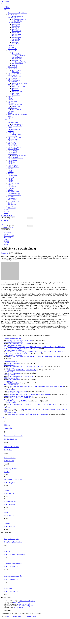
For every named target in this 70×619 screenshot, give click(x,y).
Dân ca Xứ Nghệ (17, 91)
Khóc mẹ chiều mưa (10, 501)
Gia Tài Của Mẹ (9, 399)
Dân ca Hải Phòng (17, 58)
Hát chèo (10, 163)
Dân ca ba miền (12, 49)
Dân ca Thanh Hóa (17, 63)
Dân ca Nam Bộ (12, 68)
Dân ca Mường (16, 39)
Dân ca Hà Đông (17, 57)
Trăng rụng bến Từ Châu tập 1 (13, 355)
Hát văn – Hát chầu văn (15, 104)
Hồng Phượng (8, 542)
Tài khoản (12, 216)
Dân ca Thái (15, 44)
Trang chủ (7, 6)
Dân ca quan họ (12, 75)
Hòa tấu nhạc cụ (12, 108)
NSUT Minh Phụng (26, 340)
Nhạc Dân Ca (5, 216)
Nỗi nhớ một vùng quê (23, 604)
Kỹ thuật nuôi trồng (30, 616)
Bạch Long (11, 414)
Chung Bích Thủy (13, 356)
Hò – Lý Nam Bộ (17, 70)
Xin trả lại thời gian (9, 389)
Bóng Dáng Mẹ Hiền (10, 469)
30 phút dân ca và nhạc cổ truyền (17, 13)
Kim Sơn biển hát (9, 588)
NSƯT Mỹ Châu (25, 343)
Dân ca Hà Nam (16, 54)
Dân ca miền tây (12, 67)
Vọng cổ (10, 118)
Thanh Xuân (8, 428)
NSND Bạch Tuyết (14, 340)
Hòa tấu (10, 190)
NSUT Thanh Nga (51, 386)
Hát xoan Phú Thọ (20, 62)
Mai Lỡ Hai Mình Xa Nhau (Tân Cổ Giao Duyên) (18, 396)
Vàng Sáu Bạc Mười (10, 402)
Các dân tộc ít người (14, 22)
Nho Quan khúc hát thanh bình (13, 576)
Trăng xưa (7, 523)
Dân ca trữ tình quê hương (19, 83)
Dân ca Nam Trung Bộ (14, 73)
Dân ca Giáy (15, 32)
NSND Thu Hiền (9, 461)
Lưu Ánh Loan (17, 542)
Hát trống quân (12, 101)
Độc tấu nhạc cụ (16, 109)
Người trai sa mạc (9, 368)
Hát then (10, 99)
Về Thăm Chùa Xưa (10, 371)
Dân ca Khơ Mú (16, 37)
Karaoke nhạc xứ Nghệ (15, 193)
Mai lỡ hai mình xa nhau (11, 378)
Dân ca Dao (15, 27)
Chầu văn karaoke (17, 134)
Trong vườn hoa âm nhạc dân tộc (17, 114)
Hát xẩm (14, 65)
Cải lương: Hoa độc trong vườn (13, 342)
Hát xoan (10, 181)
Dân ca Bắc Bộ (12, 50)
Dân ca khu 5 (15, 90)
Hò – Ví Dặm (16, 95)
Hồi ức (6, 512)
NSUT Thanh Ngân (46, 409)
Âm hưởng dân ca (13, 14)
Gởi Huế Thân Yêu (9, 458)
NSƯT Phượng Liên (10, 348)
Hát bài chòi (15, 93)
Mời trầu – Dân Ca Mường (12, 447)
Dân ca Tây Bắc (12, 78)
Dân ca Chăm (16, 26)
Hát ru (10, 98)
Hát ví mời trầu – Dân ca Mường (13, 436)
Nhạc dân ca (4, 253)
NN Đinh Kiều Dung (10, 439)
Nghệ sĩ (6, 209)
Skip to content (5, 1)
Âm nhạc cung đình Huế (19, 19)
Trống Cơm (16, 602)
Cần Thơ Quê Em (18, 607)
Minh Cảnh (11, 370)
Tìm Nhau (7, 407)
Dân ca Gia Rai (16, 31)
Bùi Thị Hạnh (8, 450)
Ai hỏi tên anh (8, 381)
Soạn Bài (21, 616)
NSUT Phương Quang (38, 386)
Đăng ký (10, 227)
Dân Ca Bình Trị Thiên (18, 86)
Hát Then (10, 172)
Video (9, 116)
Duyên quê (7, 551)
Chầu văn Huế (16, 106)
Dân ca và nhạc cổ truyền (15, 159)
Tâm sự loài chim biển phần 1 (13, 393)
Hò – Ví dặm (12, 186)
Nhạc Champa (12, 200)
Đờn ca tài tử (15, 72)
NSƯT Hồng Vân (9, 483)
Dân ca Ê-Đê (15, 29)
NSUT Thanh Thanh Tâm (40, 404)
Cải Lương (11, 45)
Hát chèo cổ (11, 96)
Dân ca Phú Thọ (16, 60)
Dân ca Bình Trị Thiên (14, 137)
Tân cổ (10, 113)
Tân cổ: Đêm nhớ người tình (12, 338)
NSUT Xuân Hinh (9, 554)
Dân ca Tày (15, 42)
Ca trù (13, 52)
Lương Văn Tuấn (25, 356)
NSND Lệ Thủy (13, 347)
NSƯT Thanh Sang (22, 348)
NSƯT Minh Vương (48, 347)
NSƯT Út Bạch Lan (58, 409)
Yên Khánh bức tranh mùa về (13, 563)
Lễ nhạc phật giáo (17, 21)
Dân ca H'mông (16, 34)
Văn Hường (60, 386)
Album (6, 213)
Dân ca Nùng (15, 40)
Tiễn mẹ (6, 490)
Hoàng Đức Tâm (9, 493)
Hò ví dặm (11, 188)
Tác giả (6, 242)
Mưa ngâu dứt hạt (9, 374)
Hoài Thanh (11, 409)
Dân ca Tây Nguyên (14, 80)
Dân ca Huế (15, 88)
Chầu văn (11, 132)
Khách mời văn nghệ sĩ (14, 195)
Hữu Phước (11, 394)
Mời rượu (7, 425)
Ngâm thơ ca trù (12, 198)
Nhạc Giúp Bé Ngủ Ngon (27, 601)
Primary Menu (5, 229)
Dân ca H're (15, 36)
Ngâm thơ (11, 111)
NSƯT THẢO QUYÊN (11, 567)
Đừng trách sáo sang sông (11, 539)
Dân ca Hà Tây (12, 140)
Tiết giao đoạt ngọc (9, 365)
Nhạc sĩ (6, 211)
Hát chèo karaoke (13, 165)
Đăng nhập (4, 227)
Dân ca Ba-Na (16, 24)
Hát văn (10, 178)
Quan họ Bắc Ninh (13, 201)
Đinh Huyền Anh (21, 554)
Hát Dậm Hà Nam (20, 55)
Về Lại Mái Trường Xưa (26, 606)
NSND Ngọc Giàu (13, 401)
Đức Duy (7, 472)
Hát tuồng (11, 103)
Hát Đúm (10, 185)
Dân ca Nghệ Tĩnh (13, 149)
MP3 (5, 10)
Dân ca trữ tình (12, 81)
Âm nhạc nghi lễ (13, 17)
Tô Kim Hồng (53, 404)
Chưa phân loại (12, 47)
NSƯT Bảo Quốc (31, 414)
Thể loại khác (12, 204)
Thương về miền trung (10, 361)
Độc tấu (10, 206)
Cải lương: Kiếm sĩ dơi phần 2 (13, 350)
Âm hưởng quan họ (17, 16)
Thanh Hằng (56, 356)
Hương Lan (11, 391)
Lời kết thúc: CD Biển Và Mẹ (13, 479)
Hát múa (10, 168)
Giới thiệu (7, 8)
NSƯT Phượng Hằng (27, 376)
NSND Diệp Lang (13, 386)
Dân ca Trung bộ (13, 85)
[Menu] (1, 3)
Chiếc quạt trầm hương (11, 384)
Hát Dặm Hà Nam (13, 167)
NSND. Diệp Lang (24, 347)
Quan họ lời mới (16, 77)
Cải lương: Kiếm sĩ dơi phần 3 (13, 345)
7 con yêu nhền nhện (10, 412)
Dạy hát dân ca (12, 160)
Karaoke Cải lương (13, 191)
